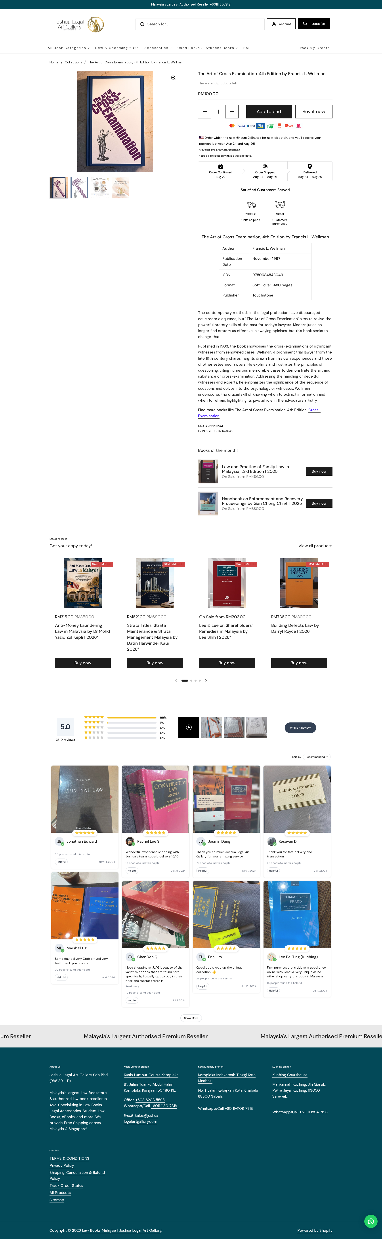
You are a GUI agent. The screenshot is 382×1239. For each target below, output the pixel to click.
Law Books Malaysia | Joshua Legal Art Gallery (121, 1230)
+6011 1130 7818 (164, 1105)
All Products (60, 1192)
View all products (315, 546)
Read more (132, 986)
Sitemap (57, 1199)
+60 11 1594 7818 (314, 1112)
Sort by (296, 757)
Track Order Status (66, 1185)
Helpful (61, 862)
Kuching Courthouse (290, 1074)
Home (54, 62)
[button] (314, 23)
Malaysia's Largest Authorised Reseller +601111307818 (191, 4)
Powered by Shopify (314, 1230)
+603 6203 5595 (150, 1099)
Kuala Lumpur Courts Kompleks (151, 1074)
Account (285, 24)
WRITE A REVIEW (300, 728)
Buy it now (313, 111)
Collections (73, 62)
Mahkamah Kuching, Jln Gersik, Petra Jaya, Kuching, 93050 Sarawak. (299, 1090)
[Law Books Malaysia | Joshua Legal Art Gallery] (79, 24)
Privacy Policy (62, 1165)
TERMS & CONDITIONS (69, 1158)
